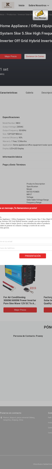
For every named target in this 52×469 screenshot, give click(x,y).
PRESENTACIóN (33, 256)
